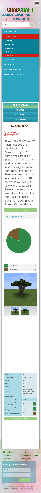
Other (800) (9, 55)
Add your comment (20, 419)
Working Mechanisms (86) (14, 75)
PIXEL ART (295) (9, 65)
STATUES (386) (9, 60)
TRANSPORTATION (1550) (13, 70)
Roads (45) (8, 52)
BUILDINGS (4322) (10, 31)
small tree (30, 392)
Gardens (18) (9, 44)
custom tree (27, 394)
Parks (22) (8, 41)
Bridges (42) (9, 48)
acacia (25, 390)
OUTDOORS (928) (10, 36)
